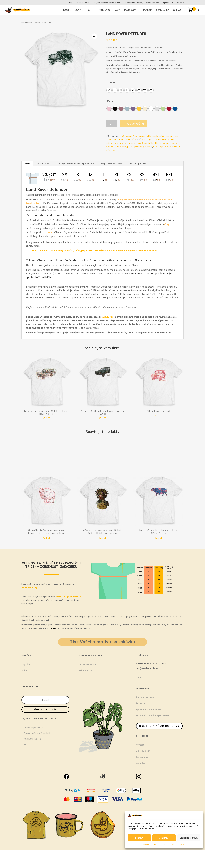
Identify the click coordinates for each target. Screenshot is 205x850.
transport (176, 146)
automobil (162, 139)
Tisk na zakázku (82, 3)
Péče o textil (85, 670)
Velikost (111, 82)
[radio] (109, 90)
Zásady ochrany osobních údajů (170, 844)
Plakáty (147, 10)
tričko (108, 150)
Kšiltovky (104, 10)
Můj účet (165, 3)
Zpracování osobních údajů (37, 733)
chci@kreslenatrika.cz (147, 668)
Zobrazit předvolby (189, 837)
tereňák (167, 146)
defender (110, 143)
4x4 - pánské (126, 136)
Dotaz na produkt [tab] (137, 163)
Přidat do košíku (133, 124)
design (118, 143)
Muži (30, 22)
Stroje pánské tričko (127, 139)
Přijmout (139, 837)
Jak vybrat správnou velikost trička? (107, 3)
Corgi (167, 224)
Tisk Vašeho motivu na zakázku (102, 641)
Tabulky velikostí (87, 664)
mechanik (110, 146)
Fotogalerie (142, 757)
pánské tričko (140, 146)
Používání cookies (32, 738)
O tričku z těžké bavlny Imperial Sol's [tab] (76, 163)
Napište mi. (136, 273)
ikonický (139, 143)
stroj (155, 146)
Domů (24, 22)
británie (171, 139)
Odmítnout (164, 837)
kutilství (147, 143)
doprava (126, 143)
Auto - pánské (139, 136)
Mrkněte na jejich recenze (68, 596)
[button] (94, 36)
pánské (130, 146)
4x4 (144, 139)
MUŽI (66, 10)
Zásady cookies (149, 844)
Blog (70, 3)
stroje (160, 146)
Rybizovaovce (92, 327)
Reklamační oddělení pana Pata (152, 715)
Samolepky (162, 10)
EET (26, 744)
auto (155, 139)
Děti (89, 10)
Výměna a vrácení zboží (148, 709)
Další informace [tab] (44, 163)
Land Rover (156, 143)
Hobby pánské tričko (155, 136)
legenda (166, 143)
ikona (133, 143)
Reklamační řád (152, 3)
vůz (113, 150)
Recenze (140, 703)
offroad (122, 146)
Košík (24, 670)
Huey (50, 232)
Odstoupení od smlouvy (159, 725)
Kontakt (177, 10)
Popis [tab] (27, 163)
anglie (149, 139)
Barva (110, 100)
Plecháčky (130, 10)
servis (149, 146)
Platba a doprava (145, 697)
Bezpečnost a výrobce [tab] (111, 163)
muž (117, 146)
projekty (53, 628)
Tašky (117, 10)
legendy (174, 143)
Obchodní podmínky (134, 3)
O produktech (143, 750)
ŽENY (78, 10)
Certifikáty (141, 763)
